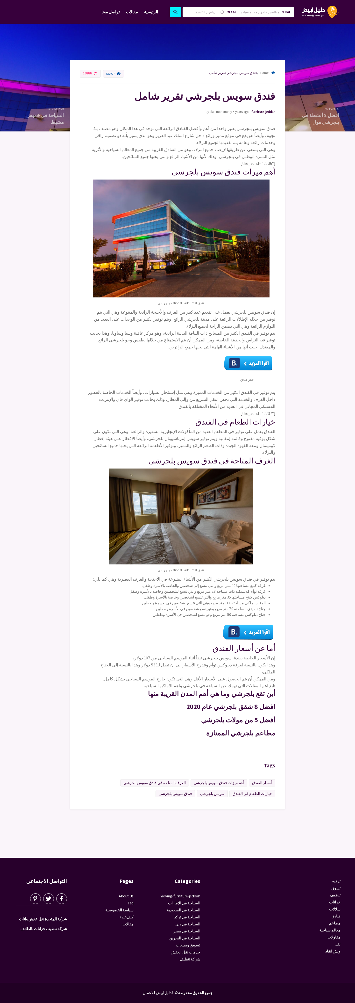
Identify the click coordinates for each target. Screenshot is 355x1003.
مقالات (132, 11)
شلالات (335, 909)
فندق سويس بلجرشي (175, 793)
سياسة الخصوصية (119, 910)
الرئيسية (151, 11)
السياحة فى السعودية (183, 910)
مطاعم (335, 923)
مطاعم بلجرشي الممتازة (240, 732)
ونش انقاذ (333, 951)
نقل (338, 944)
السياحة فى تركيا (187, 917)
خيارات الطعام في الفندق (252, 793)
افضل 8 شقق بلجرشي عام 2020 (230, 706)
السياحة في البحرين (184, 938)
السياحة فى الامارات (184, 903)
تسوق (336, 888)
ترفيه (336, 881)
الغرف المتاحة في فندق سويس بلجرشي (154, 782)
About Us (126, 896)
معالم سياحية (330, 930)
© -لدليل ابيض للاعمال (160, 992)
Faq (131, 903)
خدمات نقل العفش (185, 952)
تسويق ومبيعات (188, 945)
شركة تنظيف (189, 959)
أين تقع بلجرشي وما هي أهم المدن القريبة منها (211, 693)
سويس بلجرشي (212, 793)
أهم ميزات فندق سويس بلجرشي (219, 782)
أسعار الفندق (262, 782)
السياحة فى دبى (187, 924)
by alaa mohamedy (219, 111)
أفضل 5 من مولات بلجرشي (238, 719)
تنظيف (335, 895)
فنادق (336, 916)
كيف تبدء (127, 917)
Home (267, 73)
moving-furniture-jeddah (262, 111)
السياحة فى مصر (186, 931)
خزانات (335, 902)
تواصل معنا (110, 11)
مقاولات (334, 937)
